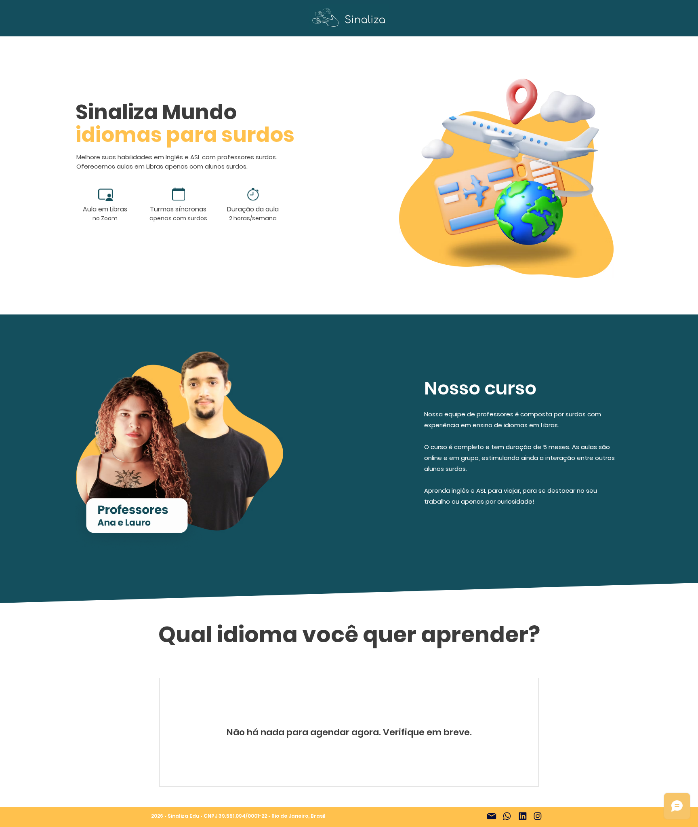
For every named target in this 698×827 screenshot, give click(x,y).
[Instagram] (537, 816)
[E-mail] (491, 816)
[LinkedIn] (522, 816)
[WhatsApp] (507, 816)
